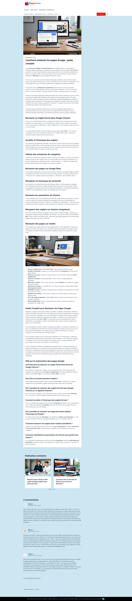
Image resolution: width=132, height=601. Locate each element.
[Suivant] (77, 473)
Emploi (56, 14)
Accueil (26, 10)
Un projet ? (101, 14)
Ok (103, 598)
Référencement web (40, 14)
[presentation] (38, 467)
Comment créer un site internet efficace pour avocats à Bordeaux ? (66, 482)
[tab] (49, 489)
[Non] (130, 599)
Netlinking (50, 14)
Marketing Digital (28, 14)
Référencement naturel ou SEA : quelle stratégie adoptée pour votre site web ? (37, 482)
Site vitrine (34, 10)
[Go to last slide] (27, 473)
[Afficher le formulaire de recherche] (107, 14)
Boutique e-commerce (46, 10)
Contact (37, 589)
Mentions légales (28, 589)
